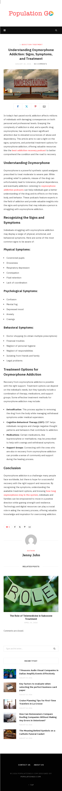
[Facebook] (17, 106)
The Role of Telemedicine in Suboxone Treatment (31, 617)
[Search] (56, 30)
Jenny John (31, 555)
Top (32, 785)
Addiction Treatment (32, 45)
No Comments (40, 64)
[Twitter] (26, 106)
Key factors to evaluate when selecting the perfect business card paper (38, 687)
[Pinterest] (35, 106)
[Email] (44, 106)
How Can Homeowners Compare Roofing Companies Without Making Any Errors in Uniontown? (38, 717)
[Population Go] (31, 13)
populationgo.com (31, 777)
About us (39, 765)
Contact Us (24, 765)
